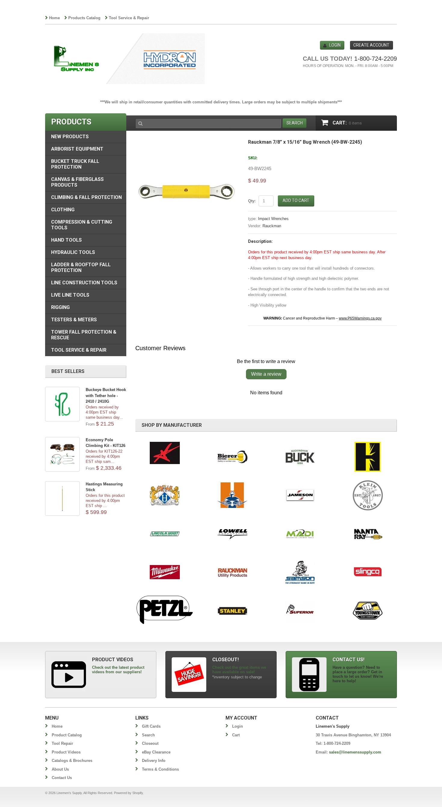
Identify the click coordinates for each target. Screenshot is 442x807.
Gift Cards (151, 726)
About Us (60, 769)
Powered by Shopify (128, 793)
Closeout (150, 743)
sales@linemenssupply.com (355, 752)
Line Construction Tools (84, 283)
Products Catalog (84, 18)
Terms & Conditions (160, 769)
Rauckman (271, 226)
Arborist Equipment (77, 149)
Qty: (252, 201)
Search (148, 735)
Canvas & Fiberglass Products (77, 182)
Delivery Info (153, 760)
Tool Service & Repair (129, 18)
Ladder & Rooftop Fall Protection (81, 267)
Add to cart (296, 200)
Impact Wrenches (273, 218)
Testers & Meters (74, 319)
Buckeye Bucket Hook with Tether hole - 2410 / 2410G (106, 395)
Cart (236, 735)
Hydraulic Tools (73, 252)
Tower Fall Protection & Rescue (83, 335)
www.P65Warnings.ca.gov (360, 318)
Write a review (266, 374)
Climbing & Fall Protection (86, 197)
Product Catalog (67, 735)
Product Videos (66, 752)
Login (335, 45)
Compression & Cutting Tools (81, 225)
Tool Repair (62, 743)
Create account (371, 45)
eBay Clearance (156, 752)
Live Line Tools (70, 295)
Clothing (63, 209)
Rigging (60, 307)
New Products (70, 136)
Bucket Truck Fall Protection (75, 164)
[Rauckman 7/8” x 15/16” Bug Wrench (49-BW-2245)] (187, 142)
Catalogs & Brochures (72, 760)
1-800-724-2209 (375, 58)
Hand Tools (66, 240)
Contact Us (62, 777)
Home (54, 18)
